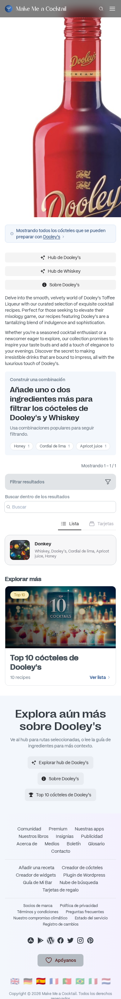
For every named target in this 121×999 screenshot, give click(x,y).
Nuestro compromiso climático (40, 918)
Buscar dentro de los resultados (37, 497)
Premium (58, 829)
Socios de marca (37, 905)
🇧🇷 (80, 981)
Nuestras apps (89, 829)
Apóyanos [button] (65, 960)
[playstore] (40, 940)
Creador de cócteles (82, 867)
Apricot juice (93, 446)
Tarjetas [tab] (105, 523)
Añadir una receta (36, 867)
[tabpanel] (60, 547)
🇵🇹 (67, 981)
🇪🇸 (41, 981)
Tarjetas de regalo (60, 890)
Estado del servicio (91, 918)
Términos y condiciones (37, 911)
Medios (52, 844)
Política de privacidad (79, 905)
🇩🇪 (28, 981)
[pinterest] (90, 940)
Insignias (65, 836)
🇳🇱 (106, 981)
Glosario (96, 844)
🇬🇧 (15, 981)
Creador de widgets (36, 875)
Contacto (60, 851)
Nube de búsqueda (79, 882)
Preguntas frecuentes (85, 911)
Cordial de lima (54, 446)
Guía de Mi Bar (37, 882)
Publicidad (92, 836)
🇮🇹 (93, 981)
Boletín (74, 844)
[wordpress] (50, 940)
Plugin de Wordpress (84, 875)
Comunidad (29, 829)
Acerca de (26, 844)
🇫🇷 (54, 981)
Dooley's (51, 237)
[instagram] (80, 940)
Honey (21, 446)
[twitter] (70, 940)
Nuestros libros (33, 836)
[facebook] (60, 940)
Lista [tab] (74, 523)
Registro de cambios (60, 924)
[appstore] (30, 940)
